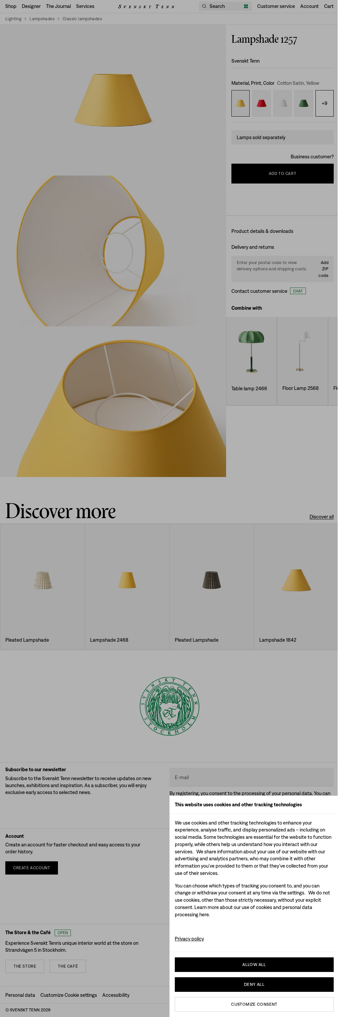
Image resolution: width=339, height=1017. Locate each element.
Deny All (254, 984)
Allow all (254, 964)
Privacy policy (189, 938)
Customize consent (254, 1004)
